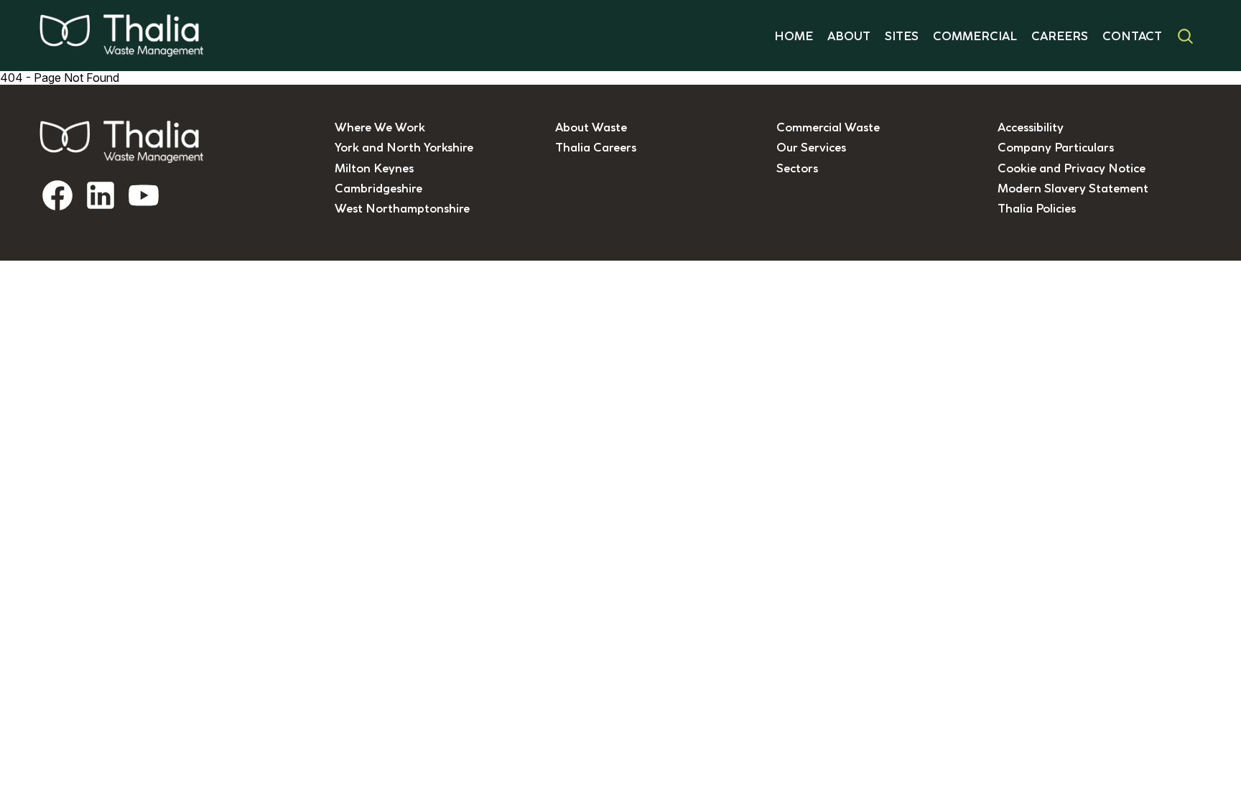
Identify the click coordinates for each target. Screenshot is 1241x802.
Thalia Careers (595, 147)
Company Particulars (1056, 147)
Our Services (811, 147)
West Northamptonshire (402, 208)
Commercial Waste (828, 127)
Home (793, 36)
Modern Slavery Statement (1073, 188)
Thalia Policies (1037, 208)
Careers (1059, 36)
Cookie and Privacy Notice (1071, 168)
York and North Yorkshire (404, 147)
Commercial (975, 36)
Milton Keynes (374, 168)
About (848, 36)
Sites (902, 36)
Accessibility (1031, 127)
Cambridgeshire (378, 188)
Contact (1132, 36)
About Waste (591, 127)
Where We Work (380, 127)
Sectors (797, 168)
